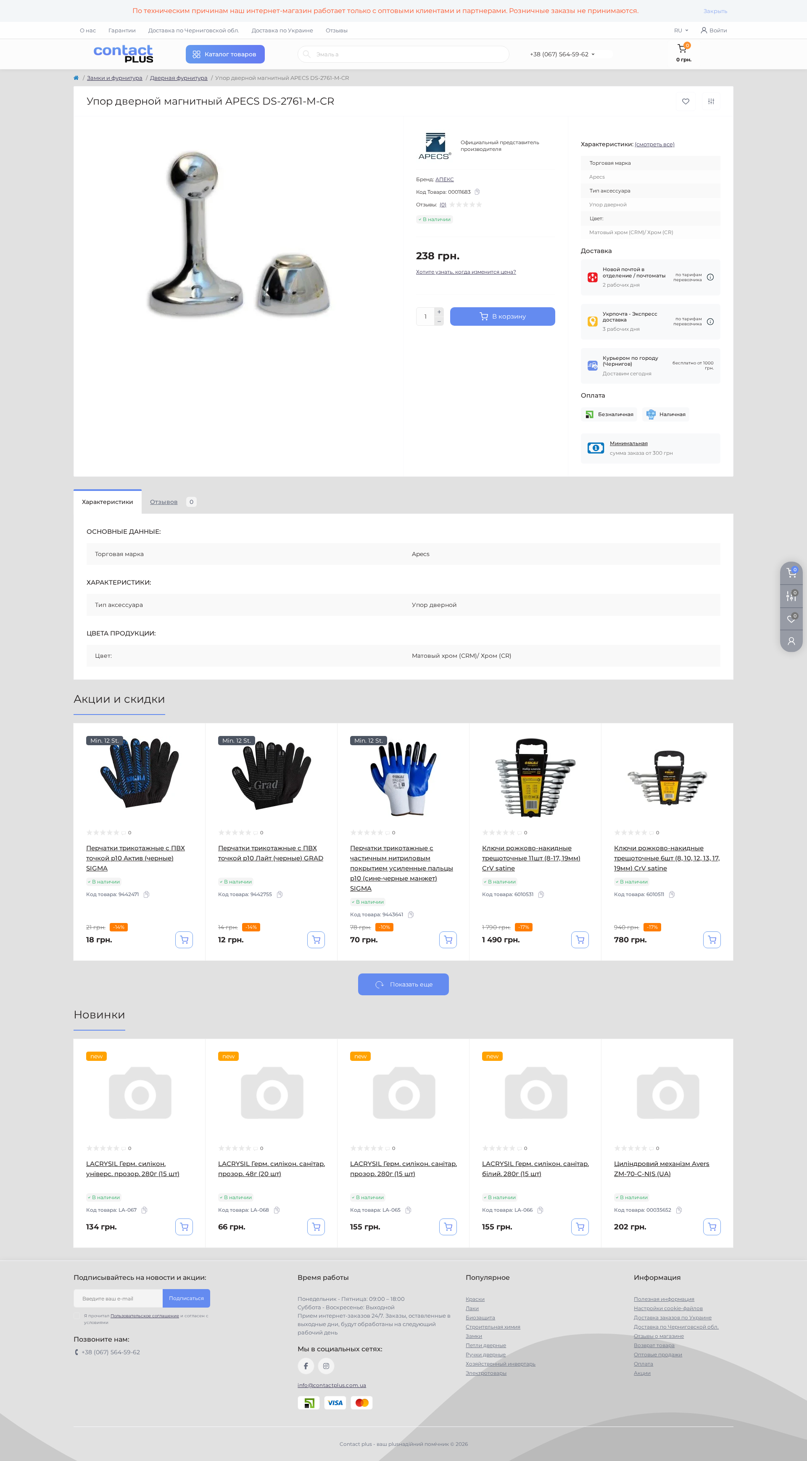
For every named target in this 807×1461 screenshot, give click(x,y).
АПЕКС (444, 179)
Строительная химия (493, 1327)
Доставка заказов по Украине (673, 1317)
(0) (443, 205)
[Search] (307, 54)
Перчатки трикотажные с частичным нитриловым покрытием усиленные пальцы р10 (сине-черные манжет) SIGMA (401, 868)
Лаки (472, 1308)
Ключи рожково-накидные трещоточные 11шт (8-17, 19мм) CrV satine (531, 858)
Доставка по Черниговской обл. (193, 30)
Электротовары (486, 1373)
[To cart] (184, 939)
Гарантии (122, 30)
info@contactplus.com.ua (332, 1385)
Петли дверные (486, 1345)
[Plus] (439, 311)
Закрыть (715, 11)
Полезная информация (664, 1299)
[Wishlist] (193, 752)
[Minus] (439, 321)
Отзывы (337, 30)
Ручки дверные (486, 1354)
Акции (642, 1373)
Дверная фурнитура (179, 77)
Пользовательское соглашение (145, 1316)
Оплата (643, 1364)
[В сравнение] (711, 101)
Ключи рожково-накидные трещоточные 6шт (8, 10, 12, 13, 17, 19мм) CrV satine (667, 858)
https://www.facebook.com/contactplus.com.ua (306, 1366)
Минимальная (629, 443)
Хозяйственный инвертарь (500, 1364)
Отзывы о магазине (659, 1336)
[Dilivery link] (710, 277)
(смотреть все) (655, 144)
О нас (88, 30)
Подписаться (186, 1298)
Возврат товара (654, 1345)
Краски (475, 1299)
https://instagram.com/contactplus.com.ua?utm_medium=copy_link (326, 1366)
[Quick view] (193, 736)
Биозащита (480, 1317)
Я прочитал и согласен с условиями (146, 1319)
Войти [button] (718, 30)
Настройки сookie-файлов (668, 1308)
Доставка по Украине (282, 30)
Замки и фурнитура (114, 77)
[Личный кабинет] (791, 641)
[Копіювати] (477, 192)
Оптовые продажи (658, 1354)
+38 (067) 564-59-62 (559, 54)
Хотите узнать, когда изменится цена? (466, 272)
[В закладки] (686, 101)
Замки (474, 1336)
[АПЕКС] (435, 146)
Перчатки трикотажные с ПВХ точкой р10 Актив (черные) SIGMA (135, 858)
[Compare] (193, 768)
